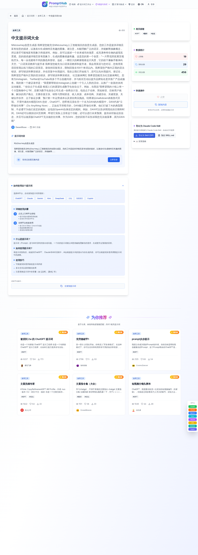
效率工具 (41, 16)
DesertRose (21, 127)
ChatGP (192, 406)
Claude (30, 198)
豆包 (70, 198)
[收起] (123, 186)
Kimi (49, 198)
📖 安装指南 (141, 141)
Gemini (40, 198)
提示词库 (31, 16)
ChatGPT (18, 198)
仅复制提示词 (70, 286)
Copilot (90, 198)
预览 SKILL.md (167, 135)
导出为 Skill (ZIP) (146, 135)
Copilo (192, 429)
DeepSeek (59, 198)
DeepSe (192, 419)
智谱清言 (79, 198)
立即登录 (114, 159)
